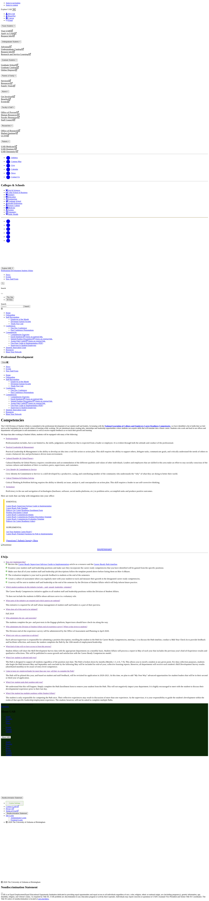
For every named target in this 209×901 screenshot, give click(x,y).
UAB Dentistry (7, 149)
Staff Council (7, 120)
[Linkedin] (8, 241)
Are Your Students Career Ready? (19, 532)
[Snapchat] (8, 237)
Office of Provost (8, 112)
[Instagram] (8, 229)
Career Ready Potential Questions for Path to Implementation (29, 534)
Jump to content (12, 5)
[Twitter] (8, 225)
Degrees (9, 719)
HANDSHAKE (104, 549)
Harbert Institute (8, 133)
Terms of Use (12, 811)
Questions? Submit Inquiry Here (22, 540)
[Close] (14, 9)
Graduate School (8, 65)
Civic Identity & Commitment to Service (21, 469)
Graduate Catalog (8, 67)
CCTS (4, 136)
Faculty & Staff (7, 107)
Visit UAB (5, 31)
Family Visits (7, 86)
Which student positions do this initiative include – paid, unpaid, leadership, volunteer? (39, 587)
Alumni (4, 91)
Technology (10, 487)
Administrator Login (18, 818)
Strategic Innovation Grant (16, 348)
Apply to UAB (7, 33)
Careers (9, 729)
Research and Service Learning (14, 54)
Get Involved (6, 96)
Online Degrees (8, 70)
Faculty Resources (9, 117)
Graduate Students (9, 60)
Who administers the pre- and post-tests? (21, 618)
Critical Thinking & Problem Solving (20, 478)
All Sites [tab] (10, 300)
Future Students (8, 26)
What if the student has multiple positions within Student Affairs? (30, 693)
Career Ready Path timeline (105, 564)
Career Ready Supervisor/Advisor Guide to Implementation (29, 506)
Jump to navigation (13, 3)
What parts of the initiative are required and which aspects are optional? (33, 601)
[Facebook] (8, 221)
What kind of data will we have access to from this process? (28, 646)
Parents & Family (8, 76)
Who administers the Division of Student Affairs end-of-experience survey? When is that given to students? (46, 627)
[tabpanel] (104, 305)
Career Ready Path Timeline (17, 508)
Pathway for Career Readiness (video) (20, 521)
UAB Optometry (8, 151)
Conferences (10, 326)
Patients (5, 141)
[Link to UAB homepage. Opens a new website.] (22, 762)
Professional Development (11, 271)
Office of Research (9, 130)
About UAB (6, 737)
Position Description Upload (17, 512)
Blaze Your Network (14, 352)
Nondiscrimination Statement (12, 798)
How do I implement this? (16, 562)
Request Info (6, 36)
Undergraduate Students (10, 42)
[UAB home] (104, 266)
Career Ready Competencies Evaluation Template (25, 519)
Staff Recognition (12, 317)
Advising (5, 46)
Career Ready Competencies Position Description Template (28, 517)
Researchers (6, 126)
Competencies (11, 332)
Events (4, 101)
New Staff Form (12, 279)
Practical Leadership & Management (20, 447)
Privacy (10, 809)
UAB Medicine (7, 146)
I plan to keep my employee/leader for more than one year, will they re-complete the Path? (40, 671)
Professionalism (12, 439)
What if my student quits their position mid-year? (24, 682)
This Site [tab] (10, 297)
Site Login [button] (10, 816)
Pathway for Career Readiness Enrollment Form (24, 510)
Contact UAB (12, 807)
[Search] (2, 283)
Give (8, 721)
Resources (5, 83)
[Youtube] (8, 233)
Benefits (4, 99)
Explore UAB (6, 268)
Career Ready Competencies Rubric (20, 515)
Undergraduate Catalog (11, 49)
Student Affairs (27, 271)
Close (4, 362)
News (8, 275)
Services (4, 81)
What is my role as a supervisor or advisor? (22, 635)
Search (3, 304)
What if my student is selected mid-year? (21, 658)
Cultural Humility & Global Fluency (20, 458)
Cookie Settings (14, 803)
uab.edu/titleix (43, 899)
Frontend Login (17, 820)
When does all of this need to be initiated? (22, 609)
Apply (8, 717)
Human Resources (9, 115)
